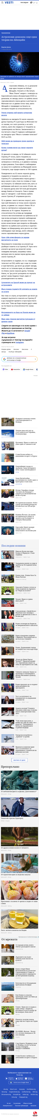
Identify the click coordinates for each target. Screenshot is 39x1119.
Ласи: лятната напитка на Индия (13, 930)
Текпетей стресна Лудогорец (12, 818)
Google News (29, 369)
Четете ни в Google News (21, 1082)
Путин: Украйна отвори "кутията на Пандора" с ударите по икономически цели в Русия (26, 492)
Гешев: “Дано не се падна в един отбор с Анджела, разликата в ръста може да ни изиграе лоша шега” (26, 1009)
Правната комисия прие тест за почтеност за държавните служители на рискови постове (26, 749)
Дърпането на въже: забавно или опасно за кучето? (24, 958)
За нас (9, 1103)
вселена (25, 349)
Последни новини (13, 545)
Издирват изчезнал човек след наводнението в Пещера (25, 420)
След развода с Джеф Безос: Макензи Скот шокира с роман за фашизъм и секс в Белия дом (26, 613)
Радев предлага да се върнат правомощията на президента (26, 686)
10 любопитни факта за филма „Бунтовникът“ (19, 791)
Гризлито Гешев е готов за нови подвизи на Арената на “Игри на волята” (26, 589)
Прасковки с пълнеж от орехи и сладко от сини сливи (19, 902)
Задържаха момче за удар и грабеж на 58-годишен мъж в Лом (26, 565)
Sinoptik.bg (16, 1094)
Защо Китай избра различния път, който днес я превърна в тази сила (27, 480)
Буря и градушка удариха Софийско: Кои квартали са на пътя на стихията (26, 637)
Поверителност (7, 1105)
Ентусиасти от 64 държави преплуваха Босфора (26, 984)
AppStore (10, 333)
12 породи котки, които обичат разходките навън (25, 946)
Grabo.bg (25, 1094)
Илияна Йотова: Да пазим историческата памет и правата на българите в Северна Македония (25, 517)
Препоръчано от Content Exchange (28, 937)
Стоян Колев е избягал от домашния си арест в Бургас (26, 1057)
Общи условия (27, 1103)
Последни (24, 2)
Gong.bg (22, 1089)
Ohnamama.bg (6, 1094)
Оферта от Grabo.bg (21, 579)
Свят (17, 603)
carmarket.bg (19, 484)
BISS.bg (35, 1092)
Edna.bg (14, 1097)
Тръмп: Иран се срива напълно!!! (24, 600)
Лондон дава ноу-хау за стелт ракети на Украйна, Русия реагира (25, 432)
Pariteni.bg (34, 1094)
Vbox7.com (13, 1089)
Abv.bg (6, 1089)
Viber (6, 369)
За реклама (17, 1103)
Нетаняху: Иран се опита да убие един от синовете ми (26, 443)
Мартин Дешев (6, 47)
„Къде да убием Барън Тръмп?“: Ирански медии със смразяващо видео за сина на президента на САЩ (26, 662)
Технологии (5, 33)
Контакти (33, 1105)
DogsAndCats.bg (14, 1092)
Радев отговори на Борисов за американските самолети (26, 624)
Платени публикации (21, 1105)
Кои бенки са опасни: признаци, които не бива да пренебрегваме (26, 996)
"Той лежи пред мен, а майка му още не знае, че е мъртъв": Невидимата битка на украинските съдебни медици (26, 724)
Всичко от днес (19, 760)
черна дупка (6, 349)
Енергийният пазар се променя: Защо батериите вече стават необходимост (26, 468)
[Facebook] (19, 1108)
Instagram (19, 342)
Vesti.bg (9, 2)
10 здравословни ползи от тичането (15, 848)
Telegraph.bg (23, 1097)
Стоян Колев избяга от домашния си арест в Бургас (26, 455)
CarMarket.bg (26, 1092)
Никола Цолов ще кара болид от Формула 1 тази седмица (25, 553)
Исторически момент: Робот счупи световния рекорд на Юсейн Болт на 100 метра (26, 504)
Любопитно (19, 557)
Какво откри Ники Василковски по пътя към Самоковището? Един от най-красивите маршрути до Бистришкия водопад (26, 972)
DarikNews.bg (31, 1089)
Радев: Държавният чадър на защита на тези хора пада (27, 648)
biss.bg (17, 472)
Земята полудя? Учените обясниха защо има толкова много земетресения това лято (26, 710)
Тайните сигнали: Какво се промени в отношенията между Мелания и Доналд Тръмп (26, 674)
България (18, 569)
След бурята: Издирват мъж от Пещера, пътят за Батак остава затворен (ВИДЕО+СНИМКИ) (26, 1045)
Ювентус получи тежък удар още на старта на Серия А (27, 1021)
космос (16, 349)
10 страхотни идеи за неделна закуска (15, 875)
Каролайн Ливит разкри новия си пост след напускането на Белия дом (26, 529)
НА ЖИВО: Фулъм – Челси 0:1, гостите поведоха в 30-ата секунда (26, 1033)
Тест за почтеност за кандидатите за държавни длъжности (26, 698)
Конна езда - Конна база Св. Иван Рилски (26, 576)
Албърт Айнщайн (15, 352)
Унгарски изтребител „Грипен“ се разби (24, 736)
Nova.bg (4, 1092)
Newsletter (16, 369)
